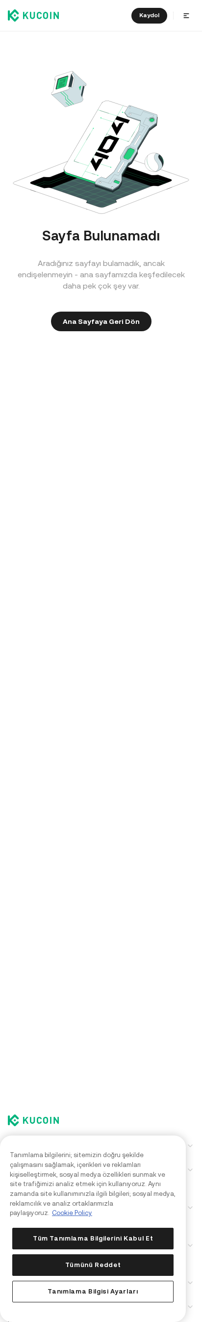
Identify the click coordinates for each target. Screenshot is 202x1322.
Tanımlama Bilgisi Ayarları (93, 1291)
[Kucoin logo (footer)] (39, 1121)
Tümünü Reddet (93, 1265)
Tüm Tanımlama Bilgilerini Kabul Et (93, 1238)
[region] (93, 1229)
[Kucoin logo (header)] (33, 15)
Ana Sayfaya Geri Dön (101, 321)
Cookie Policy (72, 1212)
